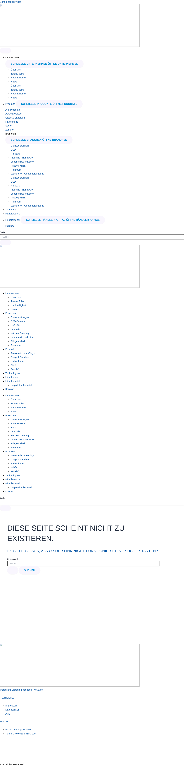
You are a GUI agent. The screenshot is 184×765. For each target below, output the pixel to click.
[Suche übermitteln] (12, 570)
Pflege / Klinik (18, 341)
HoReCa (15, 153)
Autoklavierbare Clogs (22, 353)
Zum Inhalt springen (10, 2)
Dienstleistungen (20, 145)
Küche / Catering (20, 333)
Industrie (15, 329)
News (14, 81)
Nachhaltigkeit (18, 77)
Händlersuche (12, 377)
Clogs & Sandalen (15, 117)
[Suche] (5, 242)
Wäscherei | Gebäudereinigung (27, 173)
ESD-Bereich (18, 321)
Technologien (12, 373)
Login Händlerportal (21, 385)
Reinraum (16, 169)
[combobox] (92, 237)
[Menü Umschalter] (5, 50)
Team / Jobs (17, 73)
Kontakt (9, 389)
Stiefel (8, 125)
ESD (13, 149)
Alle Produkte (12, 109)
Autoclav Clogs (13, 113)
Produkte (10, 349)
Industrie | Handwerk (22, 157)
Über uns (16, 69)
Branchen (10, 313)
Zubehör (9, 129)
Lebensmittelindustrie (22, 161)
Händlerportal (12, 381)
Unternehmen (12, 293)
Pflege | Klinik (18, 165)
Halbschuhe (11, 121)
